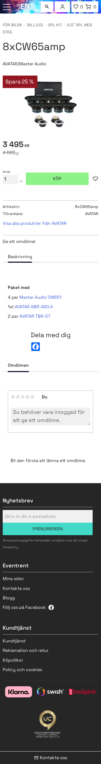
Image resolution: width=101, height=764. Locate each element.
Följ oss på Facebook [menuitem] (24, 607)
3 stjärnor (22, 396)
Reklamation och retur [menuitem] (25, 650)
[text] (50, 145)
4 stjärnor (27, 396)
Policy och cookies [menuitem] (22, 669)
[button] (7, 7)
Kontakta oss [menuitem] (16, 588)
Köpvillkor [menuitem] (13, 660)
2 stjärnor (18, 396)
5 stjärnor (32, 396)
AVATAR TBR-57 (34, 316)
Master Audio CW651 (40, 297)
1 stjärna (13, 396)
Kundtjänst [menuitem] (14, 641)
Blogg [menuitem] (9, 598)
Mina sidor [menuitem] (62, 6)
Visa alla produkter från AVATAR (35, 223)
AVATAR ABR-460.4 (34, 307)
